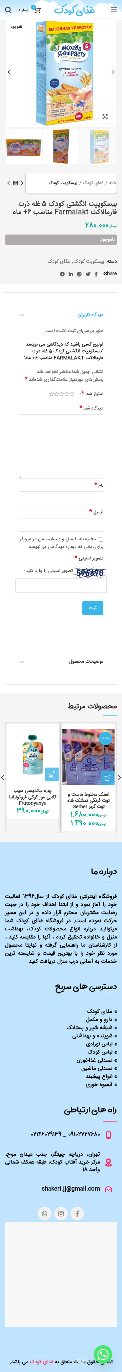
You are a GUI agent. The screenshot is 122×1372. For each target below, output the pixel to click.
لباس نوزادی (99, 1044)
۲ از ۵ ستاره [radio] (66, 394)
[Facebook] (96, 274)
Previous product (22, 183)
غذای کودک (93, 183)
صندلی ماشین (97, 1068)
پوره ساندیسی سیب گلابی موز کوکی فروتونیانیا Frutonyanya (32, 797)
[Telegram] (62, 274)
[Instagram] (61, 1213)
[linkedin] (71, 274)
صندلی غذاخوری (95, 1060)
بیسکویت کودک (63, 183)
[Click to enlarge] (105, 117)
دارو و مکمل (99, 1019)
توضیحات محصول (86, 662)
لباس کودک (100, 1052)
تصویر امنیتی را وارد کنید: (48, 571)
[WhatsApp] (45, 1213)
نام (99, 485)
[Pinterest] (79, 274)
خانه (113, 183)
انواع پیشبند (99, 1076)
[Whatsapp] (103, 1354)
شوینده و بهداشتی (92, 1036)
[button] (108, 778)
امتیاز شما (92, 394)
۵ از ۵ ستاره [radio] (51, 394)
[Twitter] (88, 274)
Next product (8, 183)
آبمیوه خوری (99, 1084)
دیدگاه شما (91, 408)
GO (80, 1361)
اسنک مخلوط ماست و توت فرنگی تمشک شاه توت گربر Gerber (88, 801)
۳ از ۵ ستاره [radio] (61, 394)
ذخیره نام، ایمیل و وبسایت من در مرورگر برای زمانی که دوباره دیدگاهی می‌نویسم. (61, 543)
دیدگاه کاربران (90, 315)
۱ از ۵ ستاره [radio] (72, 394)
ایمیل (96, 512)
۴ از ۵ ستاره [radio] (56, 394)
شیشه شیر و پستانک (90, 1028)
